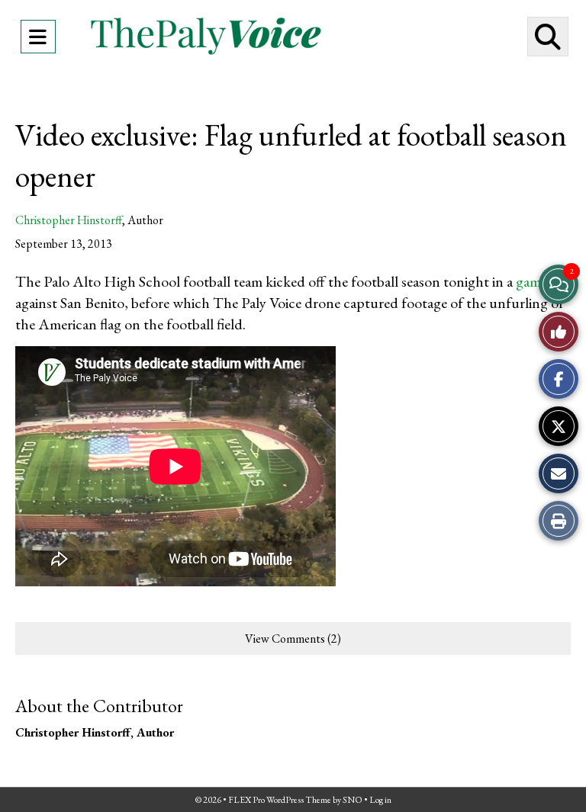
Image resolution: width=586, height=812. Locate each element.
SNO (352, 800)
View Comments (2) (293, 639)
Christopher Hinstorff (68, 220)
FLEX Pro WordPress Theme (279, 800)
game (531, 281)
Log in (380, 800)
